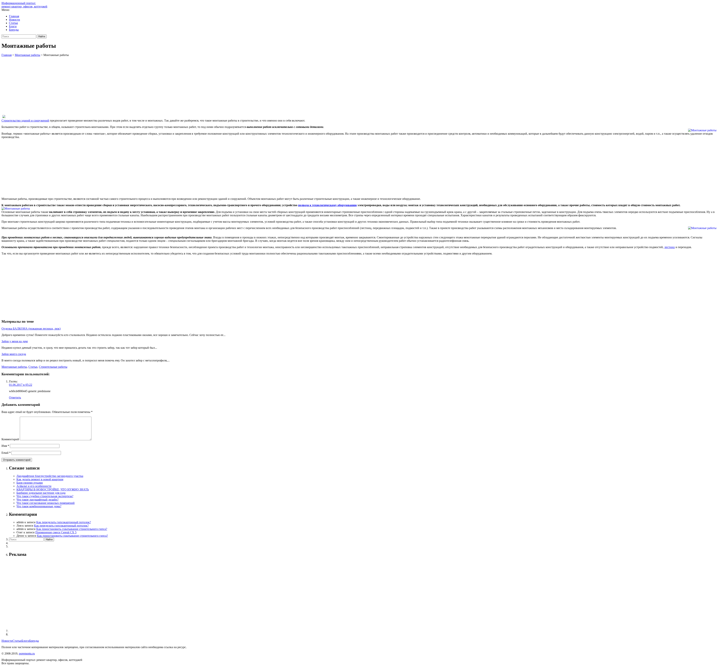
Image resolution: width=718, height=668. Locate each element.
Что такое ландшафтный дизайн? (37, 499)
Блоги (13, 26)
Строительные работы (53, 366)
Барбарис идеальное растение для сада (40, 492)
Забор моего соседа (13, 354)
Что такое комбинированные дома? (38, 506)
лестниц (669, 247)
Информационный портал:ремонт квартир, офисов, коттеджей (24, 4)
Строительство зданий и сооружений (25, 120)
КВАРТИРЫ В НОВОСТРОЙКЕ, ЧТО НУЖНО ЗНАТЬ (52, 489)
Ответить (15, 397)
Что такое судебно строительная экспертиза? (44, 496)
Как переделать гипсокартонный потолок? (63, 522)
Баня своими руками (29, 482)
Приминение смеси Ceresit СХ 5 (55, 532)
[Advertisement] (359, 85)
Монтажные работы (14, 366)
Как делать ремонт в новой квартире (39, 479)
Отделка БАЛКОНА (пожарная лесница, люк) (31, 328)
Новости (14, 19)
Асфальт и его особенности (33, 486)
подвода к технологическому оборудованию (327, 205)
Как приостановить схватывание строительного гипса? (71, 529)
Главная (14, 16)
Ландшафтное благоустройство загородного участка (49, 476)
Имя (5, 445)
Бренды (14, 29)
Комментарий (10, 439)
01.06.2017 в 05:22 (20, 384)
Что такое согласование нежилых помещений (45, 503)
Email (6, 452)
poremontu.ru (27, 653)
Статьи (13, 23)
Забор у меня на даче (14, 341)
